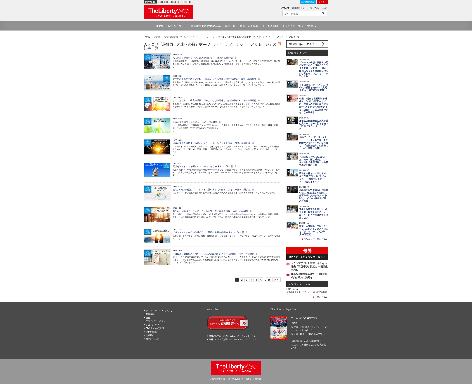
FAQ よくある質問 (155, 328)
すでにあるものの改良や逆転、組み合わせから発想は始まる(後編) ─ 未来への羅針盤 (215, 78)
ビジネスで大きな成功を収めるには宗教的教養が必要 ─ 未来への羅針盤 (208, 232)
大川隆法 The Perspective (206, 26)
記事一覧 (230, 26)
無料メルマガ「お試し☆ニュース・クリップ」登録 (232, 335)
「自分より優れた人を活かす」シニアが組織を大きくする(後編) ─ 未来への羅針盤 (214, 253)
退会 (148, 317)
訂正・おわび (152, 324)
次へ (276, 279)
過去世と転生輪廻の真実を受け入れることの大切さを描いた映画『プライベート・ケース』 (313, 124)
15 (269, 279)
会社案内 (150, 335)
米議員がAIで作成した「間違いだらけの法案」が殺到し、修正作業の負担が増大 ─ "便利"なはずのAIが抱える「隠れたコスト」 (313, 195)
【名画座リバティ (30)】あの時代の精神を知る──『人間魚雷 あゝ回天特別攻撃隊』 (313, 87)
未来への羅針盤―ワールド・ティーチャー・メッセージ (189, 36)
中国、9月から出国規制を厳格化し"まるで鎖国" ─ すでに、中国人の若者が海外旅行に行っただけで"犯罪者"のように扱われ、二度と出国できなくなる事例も (313, 105)
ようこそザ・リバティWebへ (299, 26)
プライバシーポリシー (157, 320)
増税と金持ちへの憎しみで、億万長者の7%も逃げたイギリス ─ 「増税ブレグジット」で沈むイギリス (313, 177)
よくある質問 (270, 26)
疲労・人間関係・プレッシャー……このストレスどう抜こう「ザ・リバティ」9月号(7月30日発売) (313, 230)
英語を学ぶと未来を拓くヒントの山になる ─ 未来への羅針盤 (203, 166)
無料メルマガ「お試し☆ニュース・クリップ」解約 (232, 339)
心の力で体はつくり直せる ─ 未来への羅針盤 (195, 121)
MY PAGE (285, 7)
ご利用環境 (151, 331)
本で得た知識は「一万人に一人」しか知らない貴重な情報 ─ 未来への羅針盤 (211, 210)
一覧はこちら (321, 297)
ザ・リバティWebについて (314, 7)
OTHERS (186, 1)
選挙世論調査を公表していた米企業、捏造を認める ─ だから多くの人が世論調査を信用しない (313, 213)
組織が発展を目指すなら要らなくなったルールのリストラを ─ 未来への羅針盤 (212, 142)
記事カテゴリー (177, 26)
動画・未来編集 (249, 26)
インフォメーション (300, 284)
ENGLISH (163, 1)
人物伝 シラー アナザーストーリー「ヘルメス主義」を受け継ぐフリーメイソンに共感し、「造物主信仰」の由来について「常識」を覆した (313, 143)
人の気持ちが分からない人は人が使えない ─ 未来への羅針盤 (203, 57)
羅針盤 (157, 36)
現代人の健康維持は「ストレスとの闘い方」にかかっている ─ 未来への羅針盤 (212, 189)
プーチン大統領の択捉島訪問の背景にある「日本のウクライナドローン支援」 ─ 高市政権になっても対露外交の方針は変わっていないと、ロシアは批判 (313, 69)
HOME (160, 26)
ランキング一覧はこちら (315, 238)
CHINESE (175, 1)
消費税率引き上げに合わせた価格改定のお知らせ (306, 293)
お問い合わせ (152, 338)
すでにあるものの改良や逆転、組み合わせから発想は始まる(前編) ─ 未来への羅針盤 (215, 100)
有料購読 (296, 7)
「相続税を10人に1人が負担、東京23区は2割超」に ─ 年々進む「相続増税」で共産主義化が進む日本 (313, 161)
